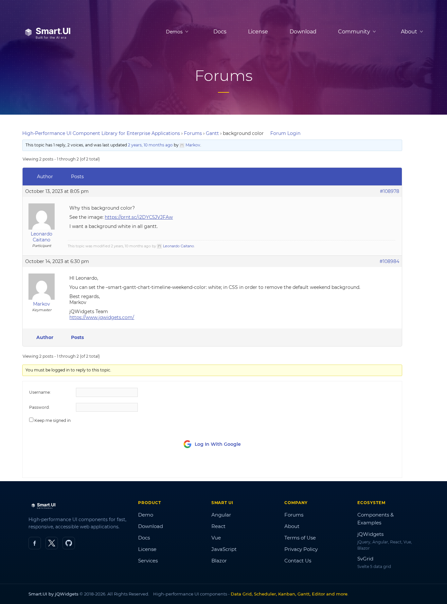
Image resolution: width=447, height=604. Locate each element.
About (291, 526)
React (218, 526)
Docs (219, 31)
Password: (39, 407)
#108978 (389, 191)
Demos (174, 32)
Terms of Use (300, 538)
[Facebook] (34, 543)
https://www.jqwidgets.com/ (101, 317)
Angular (221, 515)
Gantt (212, 133)
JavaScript (224, 549)
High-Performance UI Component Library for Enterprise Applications (101, 133)
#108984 (389, 261)
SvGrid (365, 559)
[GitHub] (69, 543)
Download (303, 31)
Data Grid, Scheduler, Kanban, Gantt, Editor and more (289, 593)
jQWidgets (370, 534)
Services (148, 560)
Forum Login (285, 133)
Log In (359, 466)
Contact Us (297, 560)
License (258, 31)
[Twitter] (51, 543)
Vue (216, 538)
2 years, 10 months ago (150, 144)
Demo (145, 515)
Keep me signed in (52, 420)
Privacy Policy (301, 549)
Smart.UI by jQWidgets (53, 593)
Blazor (219, 560)
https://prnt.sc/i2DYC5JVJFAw (139, 217)
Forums (193, 133)
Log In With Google (218, 444)
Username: (40, 392)
